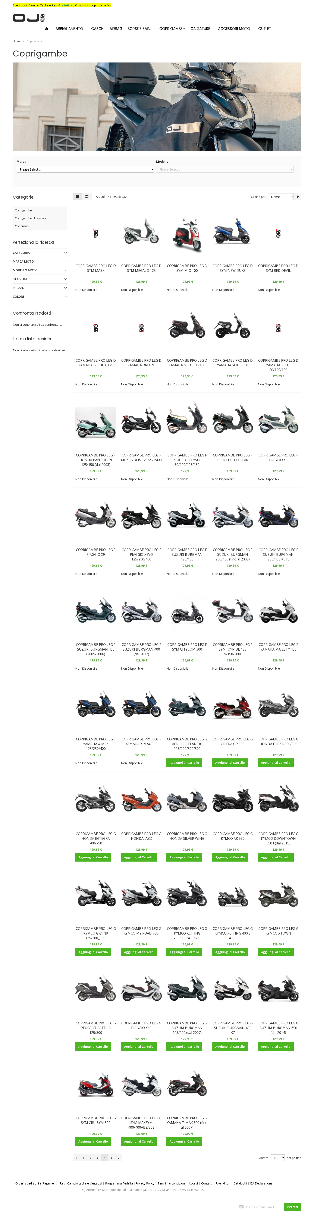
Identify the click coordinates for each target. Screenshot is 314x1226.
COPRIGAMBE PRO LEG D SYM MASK (96, 268)
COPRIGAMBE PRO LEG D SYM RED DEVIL (278, 268)
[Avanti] (118, 1157)
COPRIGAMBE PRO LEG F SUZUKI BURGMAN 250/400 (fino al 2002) (232, 554)
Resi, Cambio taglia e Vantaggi (81, 1183)
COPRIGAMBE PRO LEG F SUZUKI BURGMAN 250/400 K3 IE (278, 554)
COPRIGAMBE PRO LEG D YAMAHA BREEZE (141, 362)
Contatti (206, 1183)
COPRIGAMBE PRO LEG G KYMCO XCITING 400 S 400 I (233, 933)
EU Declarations (261, 1183)
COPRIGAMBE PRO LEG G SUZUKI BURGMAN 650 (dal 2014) (278, 1028)
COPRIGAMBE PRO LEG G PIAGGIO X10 (141, 1025)
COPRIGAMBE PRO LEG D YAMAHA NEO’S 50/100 (187, 362)
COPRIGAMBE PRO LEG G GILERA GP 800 (233, 741)
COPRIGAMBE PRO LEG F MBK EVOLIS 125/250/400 (141, 457)
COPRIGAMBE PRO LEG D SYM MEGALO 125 (141, 268)
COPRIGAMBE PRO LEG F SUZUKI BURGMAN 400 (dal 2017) (141, 649)
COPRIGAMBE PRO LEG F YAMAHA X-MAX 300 (141, 741)
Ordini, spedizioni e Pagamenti (36, 1183)
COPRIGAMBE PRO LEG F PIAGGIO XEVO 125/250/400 (141, 554)
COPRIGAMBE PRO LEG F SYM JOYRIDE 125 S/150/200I (232, 649)
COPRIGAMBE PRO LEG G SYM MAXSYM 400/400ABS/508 (141, 1123)
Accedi (193, 1183)
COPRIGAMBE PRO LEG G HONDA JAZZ (141, 836)
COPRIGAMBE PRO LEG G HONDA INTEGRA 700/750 (96, 838)
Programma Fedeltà (119, 1183)
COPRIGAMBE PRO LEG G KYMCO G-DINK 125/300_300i (96, 933)
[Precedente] (76, 1157)
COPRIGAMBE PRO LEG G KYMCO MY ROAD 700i (141, 931)
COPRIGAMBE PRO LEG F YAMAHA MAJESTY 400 (278, 647)
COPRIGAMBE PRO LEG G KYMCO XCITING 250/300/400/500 (187, 933)
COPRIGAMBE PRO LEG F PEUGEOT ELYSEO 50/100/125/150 (187, 460)
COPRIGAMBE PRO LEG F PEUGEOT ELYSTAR (232, 457)
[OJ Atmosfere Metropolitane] (29, 17)
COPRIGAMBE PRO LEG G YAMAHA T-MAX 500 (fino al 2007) (187, 1123)
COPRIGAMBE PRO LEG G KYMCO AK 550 (233, 836)
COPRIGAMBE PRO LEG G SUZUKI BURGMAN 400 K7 (233, 1028)
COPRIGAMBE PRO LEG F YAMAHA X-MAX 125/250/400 (95, 744)
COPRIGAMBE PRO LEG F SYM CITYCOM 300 (187, 647)
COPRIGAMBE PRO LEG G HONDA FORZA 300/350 (278, 741)
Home (17, 41)
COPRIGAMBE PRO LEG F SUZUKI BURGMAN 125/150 (187, 554)
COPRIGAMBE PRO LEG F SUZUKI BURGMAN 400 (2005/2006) (95, 649)
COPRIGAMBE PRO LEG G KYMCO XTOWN (278, 931)
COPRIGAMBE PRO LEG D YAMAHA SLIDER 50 (233, 362)
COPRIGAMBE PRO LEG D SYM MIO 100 (187, 268)
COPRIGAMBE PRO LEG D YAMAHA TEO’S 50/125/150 (278, 365)
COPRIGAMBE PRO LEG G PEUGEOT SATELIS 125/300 (96, 1028)
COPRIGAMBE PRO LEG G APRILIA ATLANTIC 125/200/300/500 (187, 744)
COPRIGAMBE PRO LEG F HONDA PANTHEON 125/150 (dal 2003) (95, 460)
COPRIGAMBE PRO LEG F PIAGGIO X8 (278, 457)
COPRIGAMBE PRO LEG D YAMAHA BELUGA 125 (96, 362)
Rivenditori (223, 1183)
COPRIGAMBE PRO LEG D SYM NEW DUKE (233, 268)
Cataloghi (240, 1183)
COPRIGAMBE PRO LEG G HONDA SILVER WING (187, 836)
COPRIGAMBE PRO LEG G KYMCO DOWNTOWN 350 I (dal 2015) (278, 838)
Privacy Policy (144, 1183)
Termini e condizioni (171, 1183)
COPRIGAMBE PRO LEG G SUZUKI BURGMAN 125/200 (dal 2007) (187, 1028)
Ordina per (258, 197)
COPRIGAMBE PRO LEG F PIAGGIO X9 (95, 552)
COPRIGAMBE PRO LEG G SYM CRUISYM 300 (96, 1120)
